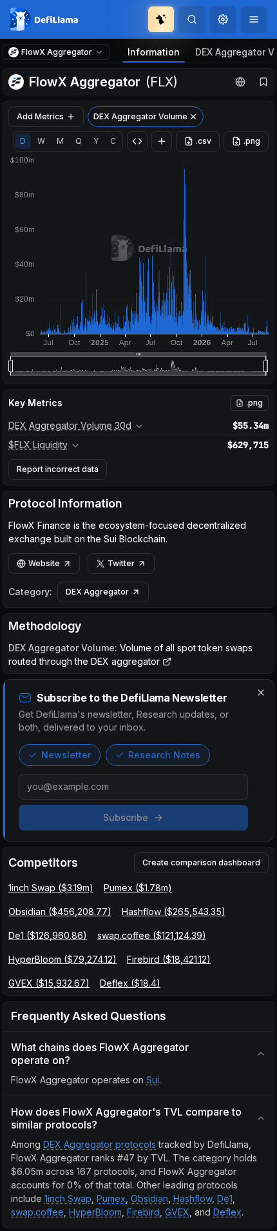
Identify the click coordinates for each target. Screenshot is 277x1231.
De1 (225, 1198)
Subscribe (125, 817)
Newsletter (66, 754)
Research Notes (164, 754)
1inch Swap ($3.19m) (50, 887)
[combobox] (223, 19)
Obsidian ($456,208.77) (59, 911)
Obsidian (149, 1198)
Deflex (227, 1211)
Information (154, 51)
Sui (152, 1079)
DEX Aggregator (97, 591)
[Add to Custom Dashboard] (161, 141)
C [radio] (113, 141)
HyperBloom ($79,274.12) (62, 959)
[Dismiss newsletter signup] (261, 692)
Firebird (143, 1211)
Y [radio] (96, 141)
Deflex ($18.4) (130, 983)
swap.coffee (37, 1211)
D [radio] (23, 141)
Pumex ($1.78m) (138, 887)
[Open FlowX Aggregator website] (240, 82)
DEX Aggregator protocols (99, 1144)
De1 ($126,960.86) (47, 935)
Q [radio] (78, 141)
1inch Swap (67, 1198)
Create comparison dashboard (201, 862)
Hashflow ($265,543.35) (173, 911)
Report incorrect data (58, 469)
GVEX (177, 1211)
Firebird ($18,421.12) (169, 959)
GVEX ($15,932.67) (49, 983)
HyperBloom (95, 1211)
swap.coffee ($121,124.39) (151, 935)
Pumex (111, 1198)
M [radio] (60, 141)
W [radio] (41, 141)
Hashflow (192, 1198)
